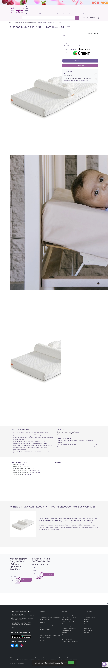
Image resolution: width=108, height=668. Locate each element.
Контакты (95, 13)
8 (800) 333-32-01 (26, 10)
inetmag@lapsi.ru (45, 643)
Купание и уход (66, 630)
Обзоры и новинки (44, 13)
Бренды (59, 13)
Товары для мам (66, 623)
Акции (36, 13)
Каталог (14, 18)
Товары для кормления (68, 626)
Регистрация (91, 17)
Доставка (65, 13)
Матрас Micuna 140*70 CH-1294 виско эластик (41, 561)
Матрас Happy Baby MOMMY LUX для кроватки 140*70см (18, 564)
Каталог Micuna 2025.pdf (66, 434)
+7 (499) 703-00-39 (45, 619)
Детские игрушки (67, 634)
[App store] (16, 636)
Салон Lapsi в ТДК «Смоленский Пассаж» (77, 78)
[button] (97, 18)
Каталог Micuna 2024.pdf (66, 432)
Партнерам (78, 13)
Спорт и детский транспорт (70, 637)
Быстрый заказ (80, 61)
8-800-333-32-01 (69, 75)
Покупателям (87, 13)
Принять (71, 662)
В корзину (80, 65)
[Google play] (26, 636)
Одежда (64, 632)
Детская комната (67, 619)
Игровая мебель (67, 639)
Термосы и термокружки (69, 628)
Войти (84, 17)
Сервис (71, 13)
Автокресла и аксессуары (69, 617)
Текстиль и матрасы (68, 621)
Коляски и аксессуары (68, 615)
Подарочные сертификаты (70, 641)
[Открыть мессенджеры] (104, 664)
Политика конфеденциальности (20, 661)
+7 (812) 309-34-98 (45, 637)
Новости (53, 13)
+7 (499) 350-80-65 (45, 629)
